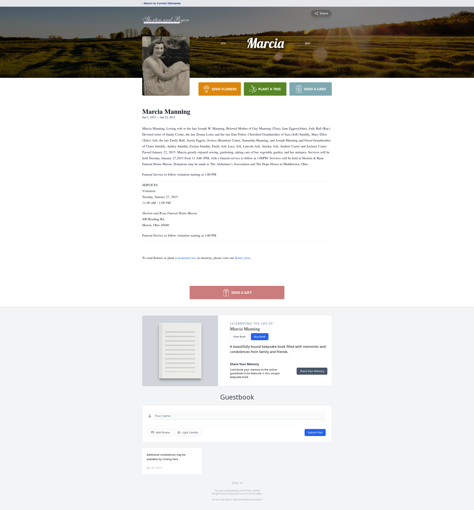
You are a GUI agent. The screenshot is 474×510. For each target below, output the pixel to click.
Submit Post (315, 432)
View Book (239, 336)
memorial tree (187, 257)
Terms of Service (247, 493)
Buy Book (259, 336)
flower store (242, 257)
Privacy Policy (226, 493)
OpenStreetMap (241, 499)
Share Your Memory (312, 371)
